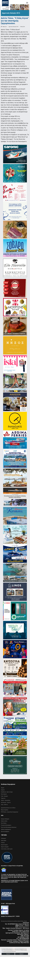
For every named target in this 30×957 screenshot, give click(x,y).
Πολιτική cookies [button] (23, 949)
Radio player (3, 840)
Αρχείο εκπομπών (5, 846)
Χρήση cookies (4, 821)
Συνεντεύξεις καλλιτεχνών (6, 848)
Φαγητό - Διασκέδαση (5, 800)
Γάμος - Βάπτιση (4, 804)
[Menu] (27, 2)
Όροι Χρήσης (3, 823)
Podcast (3, 842)
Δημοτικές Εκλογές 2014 (13, 26)
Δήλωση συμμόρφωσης (6, 829)
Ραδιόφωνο (3, 838)
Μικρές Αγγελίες (4, 809)
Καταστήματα (4, 794)
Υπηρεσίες (3, 798)
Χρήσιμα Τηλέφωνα (5, 818)
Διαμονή (3, 789)
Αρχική (2, 787)
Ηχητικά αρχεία (4, 844)
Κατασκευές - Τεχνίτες (6, 802)
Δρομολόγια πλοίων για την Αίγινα (8, 807)
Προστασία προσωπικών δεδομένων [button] (9, 951)
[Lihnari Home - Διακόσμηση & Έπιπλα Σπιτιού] (15, 7)
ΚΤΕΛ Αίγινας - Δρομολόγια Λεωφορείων (9, 811)
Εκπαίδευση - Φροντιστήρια (7, 791)
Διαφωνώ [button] (21, 953)
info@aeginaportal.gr (24, 926)
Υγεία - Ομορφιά (4, 796)
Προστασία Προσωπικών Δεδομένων (8, 827)
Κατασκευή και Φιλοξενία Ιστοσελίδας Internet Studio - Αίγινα (14, 921)
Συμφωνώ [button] (8, 953)
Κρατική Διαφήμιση (5, 831)
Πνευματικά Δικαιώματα (6, 825)
